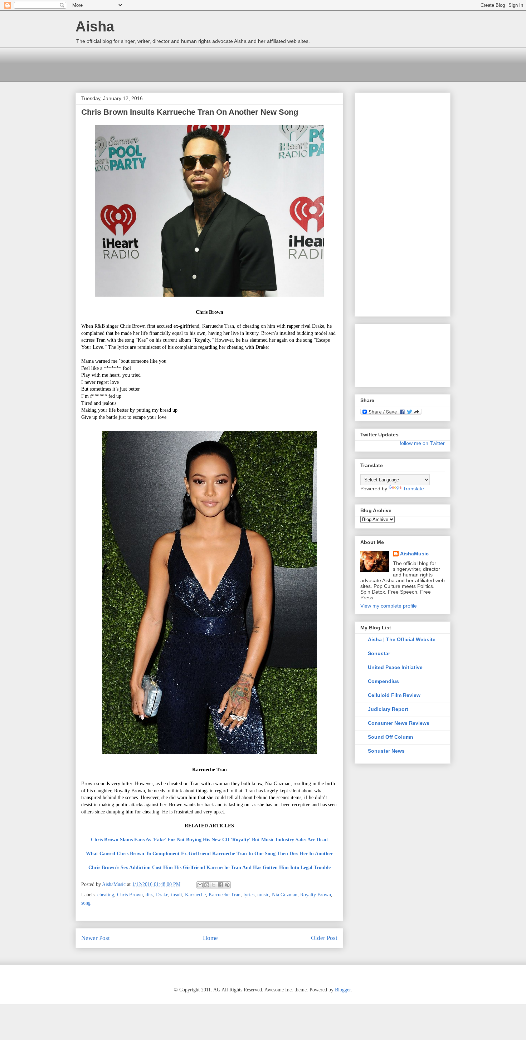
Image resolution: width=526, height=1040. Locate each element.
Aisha (95, 26)
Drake (162, 894)
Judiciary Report (388, 709)
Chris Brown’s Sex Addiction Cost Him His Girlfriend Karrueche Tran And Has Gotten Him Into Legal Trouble (209, 867)
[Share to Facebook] (220, 884)
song (86, 903)
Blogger (343, 989)
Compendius (383, 681)
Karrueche (195, 894)
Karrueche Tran (224, 894)
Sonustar (379, 653)
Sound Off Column (390, 737)
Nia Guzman (284, 894)
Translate (413, 488)
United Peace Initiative (395, 667)
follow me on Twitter (422, 443)
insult (176, 894)
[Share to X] (213, 884)
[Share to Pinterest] (227, 884)
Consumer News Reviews (398, 723)
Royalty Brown (315, 894)
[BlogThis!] (206, 884)
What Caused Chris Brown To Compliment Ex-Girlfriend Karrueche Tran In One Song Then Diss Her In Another (209, 853)
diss (149, 894)
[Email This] (200, 884)
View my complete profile (388, 606)
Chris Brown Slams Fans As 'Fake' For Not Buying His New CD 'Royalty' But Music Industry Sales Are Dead (209, 839)
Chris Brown (130, 894)
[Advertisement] (206, 64)
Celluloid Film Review (394, 695)
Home (210, 938)
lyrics (248, 894)
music (263, 894)
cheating (105, 894)
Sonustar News (386, 751)
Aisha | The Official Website (401, 639)
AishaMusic (414, 553)
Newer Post (95, 938)
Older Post (324, 938)
